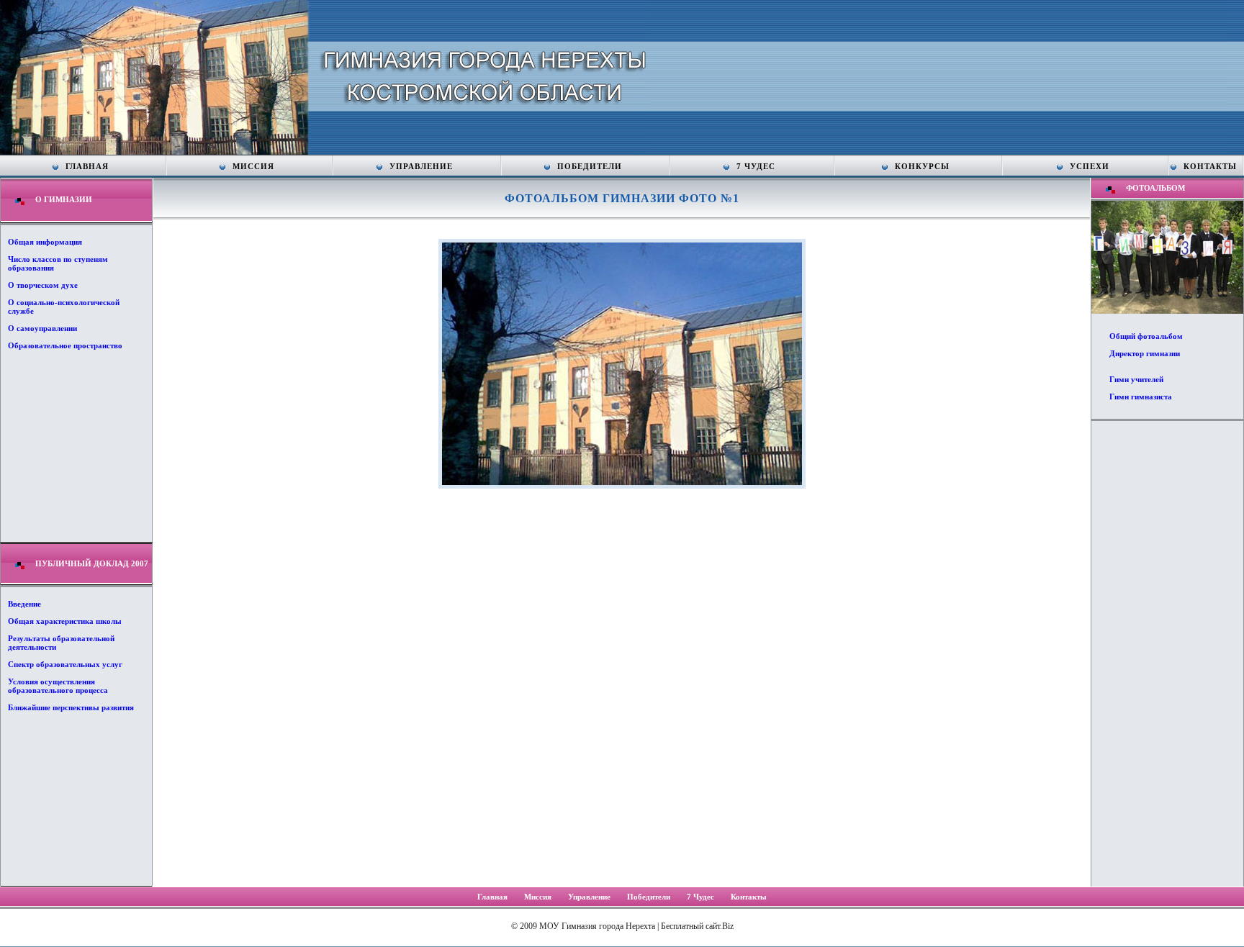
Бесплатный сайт (690, 926)
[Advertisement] (1167, 653)
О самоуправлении (42, 328)
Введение (24, 603)
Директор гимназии (1144, 353)
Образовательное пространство (65, 345)
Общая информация (45, 241)
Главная (87, 166)
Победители (589, 166)
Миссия (253, 166)
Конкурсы (922, 166)
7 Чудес (755, 166)
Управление (421, 166)
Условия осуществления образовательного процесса (58, 685)
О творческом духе (43, 285)
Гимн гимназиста (1140, 396)
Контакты (1210, 166)
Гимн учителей (1136, 379)
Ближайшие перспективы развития (71, 707)
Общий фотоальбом (1146, 336)
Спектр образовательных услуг (65, 664)
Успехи (1089, 166)
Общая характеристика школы (65, 621)
